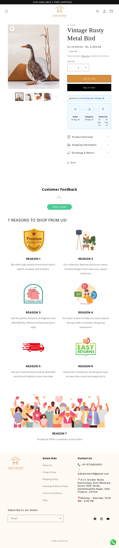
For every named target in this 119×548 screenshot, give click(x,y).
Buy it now (89, 87)
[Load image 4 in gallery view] (48, 97)
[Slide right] (56, 96)
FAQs (45, 500)
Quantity (71, 61)
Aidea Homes (62, 541)
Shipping (85, 56)
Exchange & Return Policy (55, 486)
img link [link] (33, 229)
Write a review (59, 207)
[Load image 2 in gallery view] (29, 97)
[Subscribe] (60, 518)
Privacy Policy (49, 472)
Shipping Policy (50, 479)
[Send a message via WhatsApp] (113, 542)
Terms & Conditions (52, 493)
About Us (47, 465)
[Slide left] (11, 96)
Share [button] (73, 162)
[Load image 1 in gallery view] (19, 97)
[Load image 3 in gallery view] (38, 97)
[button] (6, 11)
